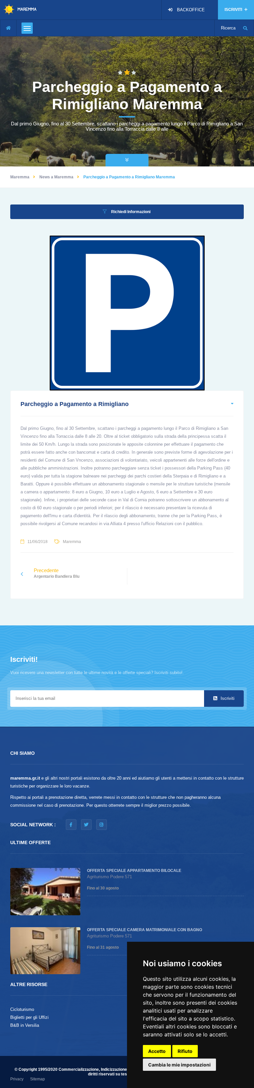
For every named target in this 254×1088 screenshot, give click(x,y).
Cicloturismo (22, 1009)
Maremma (19, 177)
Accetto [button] (157, 1051)
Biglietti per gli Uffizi (29, 1017)
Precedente (56, 573)
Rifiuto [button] (185, 1051)
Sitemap (37, 1079)
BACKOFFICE (191, 9)
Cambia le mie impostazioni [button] (179, 1064)
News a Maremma (56, 177)
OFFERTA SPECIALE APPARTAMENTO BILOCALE (134, 870)
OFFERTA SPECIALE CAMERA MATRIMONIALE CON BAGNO (144, 930)
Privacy (16, 1079)
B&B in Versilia (24, 1025)
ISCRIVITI (234, 9)
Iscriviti (226, 698)
